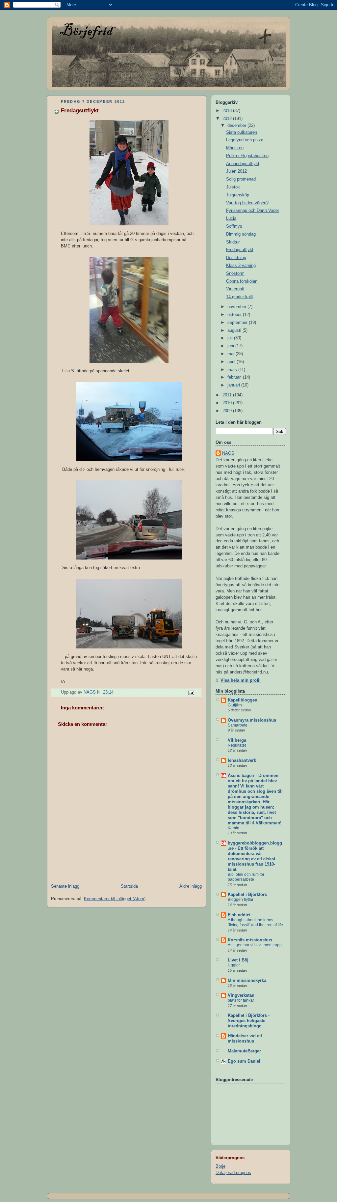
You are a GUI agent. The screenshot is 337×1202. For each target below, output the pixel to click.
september (238, 322)
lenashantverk (242, 760)
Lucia (231, 218)
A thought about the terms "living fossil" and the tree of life (255, 923)
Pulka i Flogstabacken (247, 156)
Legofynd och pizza (244, 140)
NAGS (228, 453)
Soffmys (234, 226)
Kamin (233, 828)
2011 (227, 395)
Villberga (237, 740)
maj (231, 354)
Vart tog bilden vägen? (247, 203)
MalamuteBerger (244, 1051)
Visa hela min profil (240, 680)
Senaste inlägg (65, 886)
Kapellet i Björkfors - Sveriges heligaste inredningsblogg (249, 1020)
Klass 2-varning (241, 265)
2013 (227, 110)
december (237, 125)
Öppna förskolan (241, 281)
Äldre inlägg (190, 886)
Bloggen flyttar (240, 899)
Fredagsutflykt (239, 249)
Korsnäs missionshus (250, 940)
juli (230, 338)
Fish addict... (241, 915)
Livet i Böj (238, 960)
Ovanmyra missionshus (252, 720)
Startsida (129, 886)
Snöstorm (235, 273)
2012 (227, 118)
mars (232, 369)
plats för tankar (241, 1000)
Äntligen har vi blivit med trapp (255, 945)
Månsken (235, 148)
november (237, 306)
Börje (220, 1166)
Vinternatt (235, 289)
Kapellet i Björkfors (247, 894)
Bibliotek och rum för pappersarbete (246, 877)
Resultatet (237, 745)
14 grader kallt (239, 297)
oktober (235, 314)
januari (234, 385)
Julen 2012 (236, 171)
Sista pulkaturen (241, 132)
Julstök (233, 187)
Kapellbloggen (242, 700)
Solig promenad (241, 179)
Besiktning (236, 257)
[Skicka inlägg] (191, 692)
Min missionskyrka (247, 980)
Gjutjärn (235, 705)
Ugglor (234, 965)
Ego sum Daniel (244, 1061)
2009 (227, 411)
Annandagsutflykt (242, 163)
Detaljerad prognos (233, 1172)
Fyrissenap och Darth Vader (252, 210)
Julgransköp (237, 195)
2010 (227, 403)
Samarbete (237, 725)
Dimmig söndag (241, 234)
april (232, 361)
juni (231, 346)
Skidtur (233, 242)
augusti (235, 330)
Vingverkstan (241, 995)
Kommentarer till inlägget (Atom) (114, 899)
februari (235, 377)
